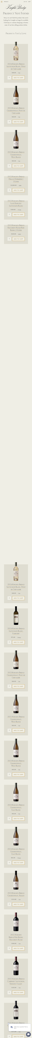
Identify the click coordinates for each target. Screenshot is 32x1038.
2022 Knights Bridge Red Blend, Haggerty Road (16, 937)
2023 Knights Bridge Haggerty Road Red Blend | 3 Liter (16, 227)
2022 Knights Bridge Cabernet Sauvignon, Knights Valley (16, 981)
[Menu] (1, 1)
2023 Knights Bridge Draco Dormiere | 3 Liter (16, 179)
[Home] (16, 7)
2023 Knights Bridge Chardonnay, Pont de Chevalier (16, 110)
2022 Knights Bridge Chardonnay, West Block (16, 719)
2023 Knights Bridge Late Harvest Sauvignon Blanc (16, 203)
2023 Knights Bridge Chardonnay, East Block (16, 807)
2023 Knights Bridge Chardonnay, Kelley (16, 894)
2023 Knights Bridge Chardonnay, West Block (16, 154)
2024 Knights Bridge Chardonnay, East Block (16, 851)
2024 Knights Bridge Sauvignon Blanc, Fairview (16, 631)
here (8, 23)
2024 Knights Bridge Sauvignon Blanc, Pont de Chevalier (16, 66)
